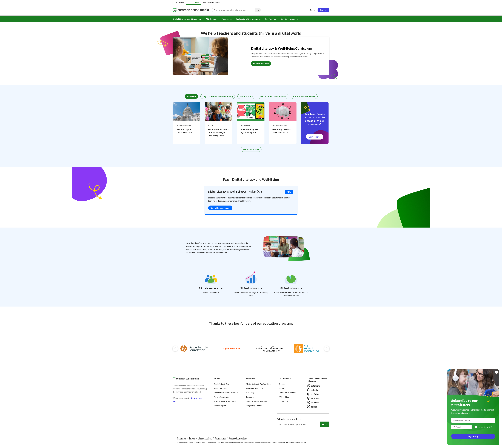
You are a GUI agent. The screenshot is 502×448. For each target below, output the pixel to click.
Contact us (181, 438)
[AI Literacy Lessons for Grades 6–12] (282, 123)
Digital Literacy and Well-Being (218, 96)
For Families (270, 19)
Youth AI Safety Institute (256, 401)
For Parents (179, 2)
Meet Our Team (220, 388)
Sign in (312, 10)
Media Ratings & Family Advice (258, 384)
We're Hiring (284, 397)
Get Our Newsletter (290, 19)
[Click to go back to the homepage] (192, 10)
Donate (282, 384)
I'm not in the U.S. (485, 427)
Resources (227, 19)
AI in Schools (211, 19)
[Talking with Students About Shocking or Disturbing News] (218, 123)
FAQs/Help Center (253, 406)
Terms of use (220, 438)
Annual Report (220, 406)
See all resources (251, 149)
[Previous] (175, 348)
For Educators (193, 2)
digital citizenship (204, 246)
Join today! (314, 136)
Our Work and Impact (211, 2)
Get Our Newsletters (287, 393)
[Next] (326, 348)
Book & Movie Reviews (304, 96)
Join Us (282, 388)
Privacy (192, 438)
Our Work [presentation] (250, 378)
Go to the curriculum (220, 208)
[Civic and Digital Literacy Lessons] (186, 123)
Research (250, 397)
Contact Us (283, 401)
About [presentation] (217, 378)
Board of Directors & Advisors (226, 393)
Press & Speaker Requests (225, 401)
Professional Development (248, 19)
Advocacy (250, 393)
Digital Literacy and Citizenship (187, 19)
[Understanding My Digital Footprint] (250, 123)
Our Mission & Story (222, 384)
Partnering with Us (221, 397)
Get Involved (285, 378)
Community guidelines (238, 438)
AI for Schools (246, 96)
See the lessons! (261, 63)
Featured (191, 96)
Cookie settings (205, 438)
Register (323, 10)
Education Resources (255, 388)
